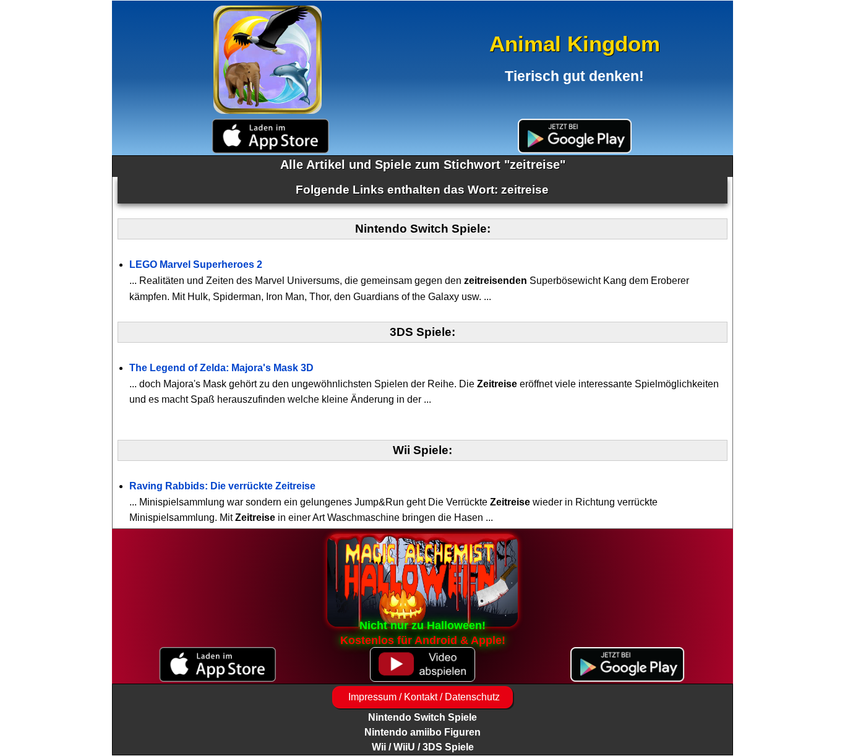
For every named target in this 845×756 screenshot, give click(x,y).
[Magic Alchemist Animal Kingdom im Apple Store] (270, 136)
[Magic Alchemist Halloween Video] (422, 664)
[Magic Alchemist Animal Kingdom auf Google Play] (574, 136)
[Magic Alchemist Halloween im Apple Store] (217, 664)
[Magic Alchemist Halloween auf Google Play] (627, 664)
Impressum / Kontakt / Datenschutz (423, 697)
